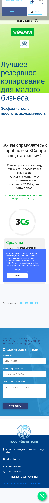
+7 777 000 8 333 (12, 1)
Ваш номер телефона (13, 369)
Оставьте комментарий (14, 382)
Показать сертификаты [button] (24, 476)
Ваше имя (7, 356)
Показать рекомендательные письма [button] (22, 483)
